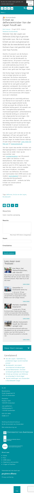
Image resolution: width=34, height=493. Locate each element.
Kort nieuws (6, 29)
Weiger (30, 4)
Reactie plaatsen (9, 253)
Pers (4, 458)
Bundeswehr (7, 197)
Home (5, 455)
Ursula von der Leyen (19, 194)
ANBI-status (7, 460)
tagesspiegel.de (16, 144)
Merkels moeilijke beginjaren (20, 306)
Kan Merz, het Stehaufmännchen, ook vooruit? (20, 270)
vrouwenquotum (12, 156)
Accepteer (29, 1)
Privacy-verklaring (7, 477)
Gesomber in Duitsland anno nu (20, 288)
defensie (9, 194)
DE (5, 388)
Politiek (9, 263)
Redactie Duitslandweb (10, 31)
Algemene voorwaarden (11, 462)
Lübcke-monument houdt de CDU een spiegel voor (20, 324)
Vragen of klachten (9, 464)
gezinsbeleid (13, 176)
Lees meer (26, 284)
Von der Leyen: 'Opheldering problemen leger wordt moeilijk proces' (17, 361)
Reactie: (6, 220)
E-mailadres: (7, 245)
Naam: (5, 238)
